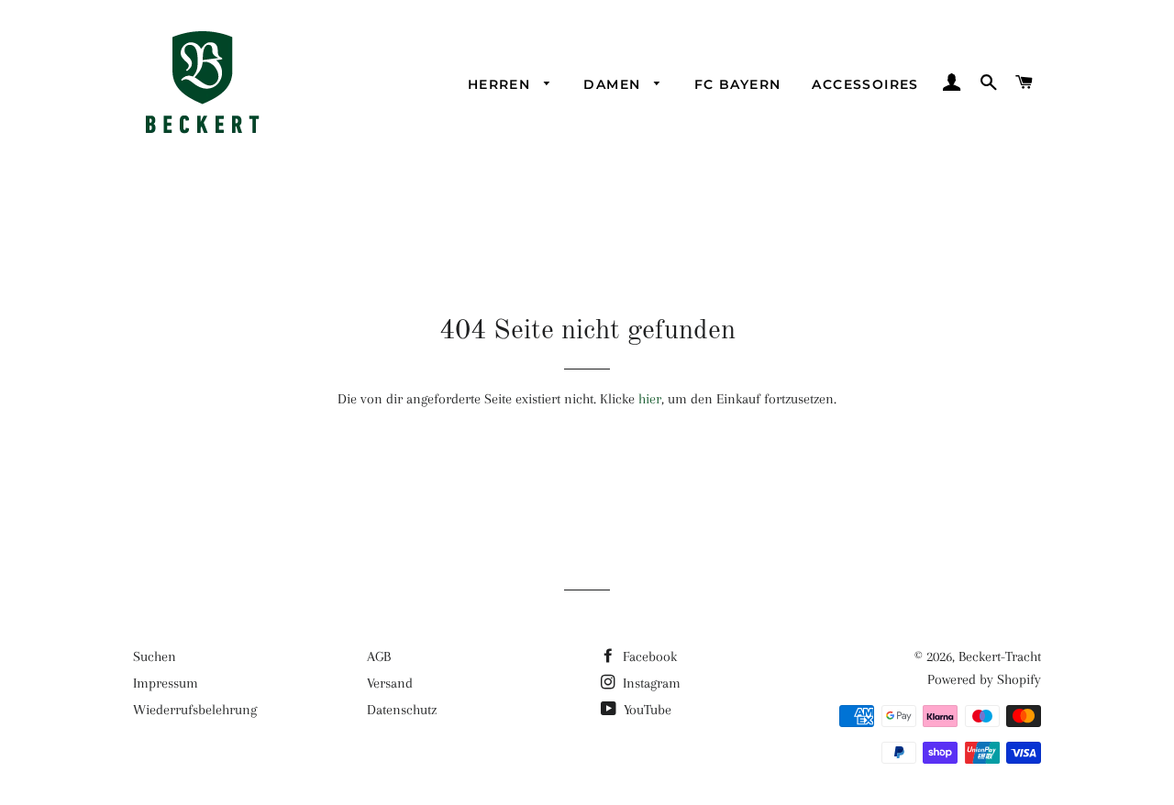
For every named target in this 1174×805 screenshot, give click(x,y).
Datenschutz (402, 709)
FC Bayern (737, 84)
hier (649, 399)
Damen (614, 84)
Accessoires (865, 84)
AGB (379, 656)
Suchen (154, 656)
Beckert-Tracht (999, 656)
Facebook (648, 656)
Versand (390, 683)
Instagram (650, 683)
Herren (502, 84)
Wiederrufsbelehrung (195, 709)
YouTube (645, 709)
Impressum (165, 683)
